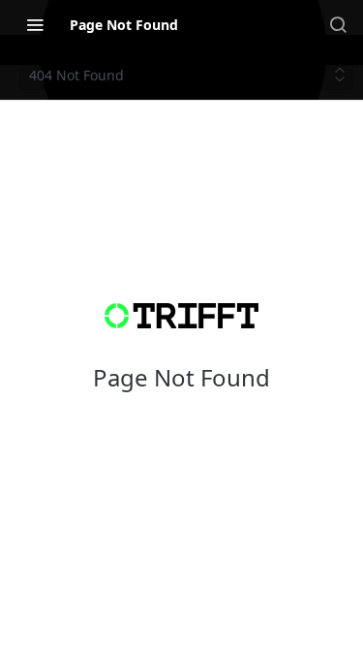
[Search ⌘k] (337, 24)
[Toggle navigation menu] (34, 24)
